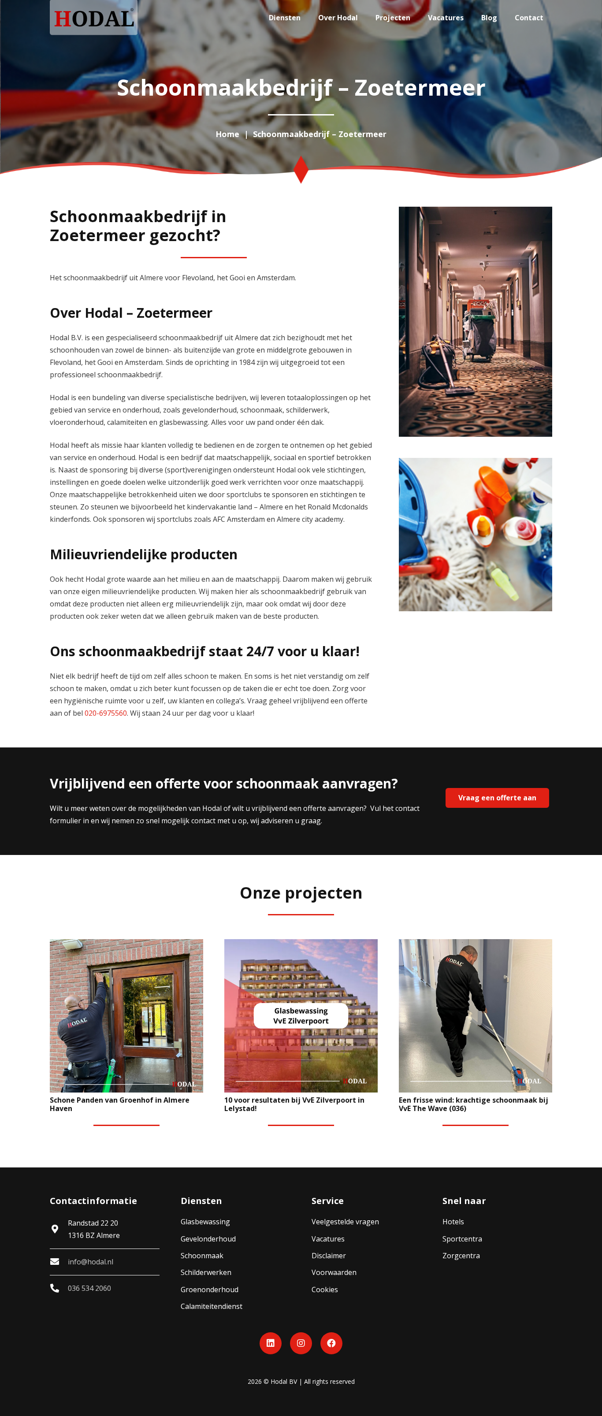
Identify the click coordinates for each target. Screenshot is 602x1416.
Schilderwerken (206, 1272)
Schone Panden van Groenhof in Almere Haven (120, 1104)
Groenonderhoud (209, 1289)
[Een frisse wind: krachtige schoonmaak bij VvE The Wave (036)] (475, 1016)
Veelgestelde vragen (345, 1221)
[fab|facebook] (331, 1343)
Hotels (453, 1221)
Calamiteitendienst (211, 1306)
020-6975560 (106, 713)
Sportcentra (462, 1239)
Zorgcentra (461, 1255)
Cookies (325, 1289)
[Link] (93, 17)
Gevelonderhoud (208, 1239)
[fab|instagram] (301, 1343)
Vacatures (328, 1239)
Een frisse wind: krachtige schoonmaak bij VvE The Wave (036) (473, 1104)
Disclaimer (329, 1255)
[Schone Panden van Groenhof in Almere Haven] (126, 1016)
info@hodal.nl (90, 1262)
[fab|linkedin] (271, 1343)
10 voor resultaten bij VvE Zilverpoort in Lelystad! (294, 1104)
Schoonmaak (202, 1255)
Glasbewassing (205, 1221)
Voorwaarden (334, 1272)
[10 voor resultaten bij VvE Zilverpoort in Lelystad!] (301, 1016)
